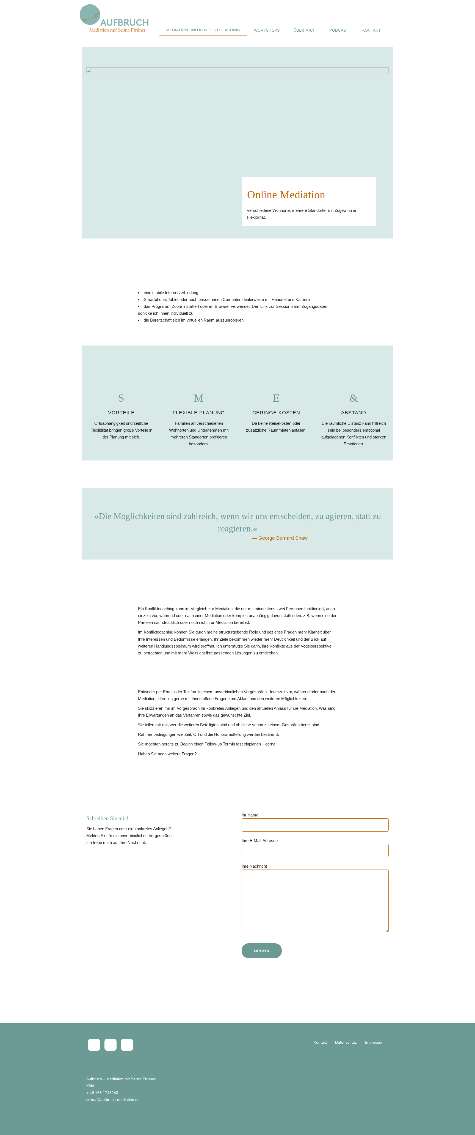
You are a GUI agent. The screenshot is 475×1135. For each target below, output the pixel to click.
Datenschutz (346, 1042)
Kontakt (320, 1042)
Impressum (375, 1042)
